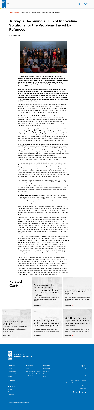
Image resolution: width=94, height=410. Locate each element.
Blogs (44, 376)
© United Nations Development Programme (18, 402)
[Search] (85, 371)
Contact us (10, 389)
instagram (79, 392)
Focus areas (28, 378)
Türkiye (9, 3)
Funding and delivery (13, 371)
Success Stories (47, 374)
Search (82, 4)
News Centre (46, 368)
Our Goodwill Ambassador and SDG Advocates (15, 379)
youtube (85, 392)
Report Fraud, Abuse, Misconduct (78, 380)
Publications (46, 371)
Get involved (61, 4)
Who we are (33, 4)
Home (11, 12)
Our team (10, 376)
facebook (73, 392)
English (88, 3)
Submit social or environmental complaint (76, 383)
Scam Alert (83, 385)
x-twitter (76, 392)
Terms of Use (83, 388)
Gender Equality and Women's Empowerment (33, 374)
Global (79, 4)
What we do (42, 4)
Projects (27, 368)
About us (10, 368)
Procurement (11, 394)
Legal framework (12, 374)
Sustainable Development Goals (33, 371)
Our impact (52, 4)
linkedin (82, 392)
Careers (10, 392)
